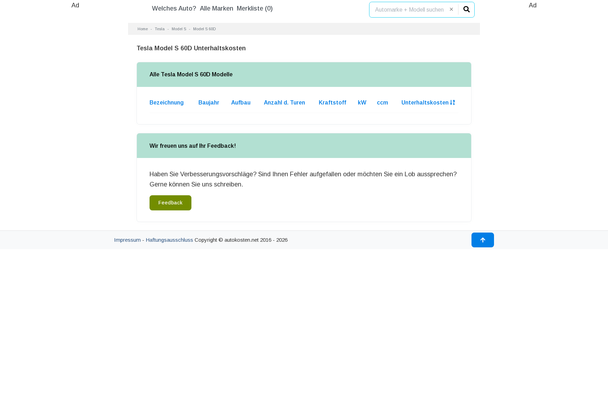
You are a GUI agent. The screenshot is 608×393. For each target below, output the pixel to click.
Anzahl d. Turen (284, 103)
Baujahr (208, 103)
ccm (382, 103)
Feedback (170, 202)
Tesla (160, 29)
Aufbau (241, 103)
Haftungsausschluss (169, 240)
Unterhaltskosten (425, 103)
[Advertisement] (75, 116)
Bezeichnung (167, 103)
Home (143, 29)
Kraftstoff (332, 103)
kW (362, 103)
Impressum (127, 240)
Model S (179, 29)
